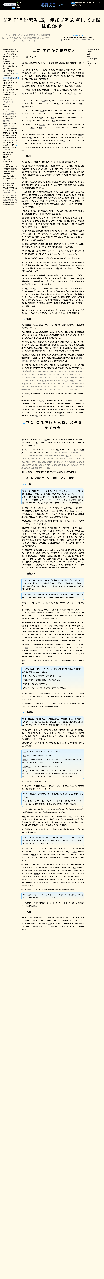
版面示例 (5, 157)
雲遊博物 (74, 5)
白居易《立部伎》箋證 (9, 92)
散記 (76, 3)
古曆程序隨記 (7, 174)
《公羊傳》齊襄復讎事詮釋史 (11, 54)
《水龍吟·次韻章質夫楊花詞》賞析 (13, 123)
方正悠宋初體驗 (7, 88)
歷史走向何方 (7, 68)
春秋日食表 (6, 181)
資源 (87, 3)
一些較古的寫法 (7, 107)
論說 (73, 3)
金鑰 (84, 3)
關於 (3, 8)
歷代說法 (90, 52)
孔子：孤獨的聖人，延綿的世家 (12, 186)
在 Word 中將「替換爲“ (9, 162)
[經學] (71, 37)
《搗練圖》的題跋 (8, 119)
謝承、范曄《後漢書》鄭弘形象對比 (13, 176)
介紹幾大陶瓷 (7, 76)
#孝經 (85, 37)
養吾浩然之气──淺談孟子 (10, 56)
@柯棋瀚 (65, 37)
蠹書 (80, 3)
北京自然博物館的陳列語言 (10, 90)
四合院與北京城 (7, 80)
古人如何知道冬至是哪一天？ (11, 202)
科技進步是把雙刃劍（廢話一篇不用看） (14, 131)
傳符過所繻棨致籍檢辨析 (10, 116)
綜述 (88, 54)
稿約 (20, 8)
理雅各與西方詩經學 (8, 71)
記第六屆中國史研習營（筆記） (12, 95)
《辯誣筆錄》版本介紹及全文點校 (12, 135)
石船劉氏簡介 (7, 164)
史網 (99, 3)
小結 (88, 66)
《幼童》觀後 (7, 104)
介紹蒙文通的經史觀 (8, 205)
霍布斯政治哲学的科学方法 (10, 198)
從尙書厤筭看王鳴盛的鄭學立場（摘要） (14, 143)
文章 (60, 5)
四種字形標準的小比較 (9, 49)
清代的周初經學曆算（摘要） (11, 188)
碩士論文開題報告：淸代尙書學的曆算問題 (15, 167)
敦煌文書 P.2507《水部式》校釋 (12, 73)
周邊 (80, 5)
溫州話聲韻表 (7, 61)
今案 (88, 56)
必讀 (10, 8)
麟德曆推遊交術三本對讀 (10, 178)
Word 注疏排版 (7, 97)
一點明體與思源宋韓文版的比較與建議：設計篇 (16, 171)
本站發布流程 (7, 159)
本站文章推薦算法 (8, 152)
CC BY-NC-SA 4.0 (69, 40)
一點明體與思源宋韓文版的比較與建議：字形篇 (16, 169)
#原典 (80, 37)
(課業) (89, 37)
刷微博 (95, 3)
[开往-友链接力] (20, 5)
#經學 (76, 37)
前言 (88, 61)
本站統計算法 (7, 155)
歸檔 (6, 8)
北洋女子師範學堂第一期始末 (11, 66)
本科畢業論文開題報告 (9, 138)
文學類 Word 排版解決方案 (10, 52)
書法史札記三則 (7, 109)
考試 (90, 3)
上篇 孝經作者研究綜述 (93, 49)
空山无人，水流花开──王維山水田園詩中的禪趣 (17, 59)
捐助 (17, 8)
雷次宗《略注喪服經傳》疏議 (11, 147)
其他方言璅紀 (7, 150)
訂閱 (13, 8)
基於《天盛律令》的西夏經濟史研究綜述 (14, 83)
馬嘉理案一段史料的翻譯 (10, 133)
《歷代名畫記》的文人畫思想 (11, 64)
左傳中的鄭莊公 (7, 85)
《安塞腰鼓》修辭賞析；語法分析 (12, 128)
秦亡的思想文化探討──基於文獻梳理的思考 (15, 145)
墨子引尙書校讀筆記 (8, 183)
